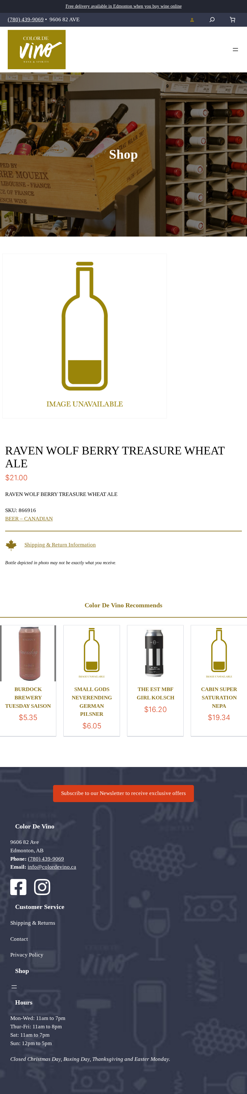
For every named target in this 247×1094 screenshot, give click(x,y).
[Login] (192, 19)
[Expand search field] (212, 19)
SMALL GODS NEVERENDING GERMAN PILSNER (92, 701)
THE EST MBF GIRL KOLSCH (155, 693)
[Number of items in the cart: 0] (232, 20)
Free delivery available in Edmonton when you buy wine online (124, 6)
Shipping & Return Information (60, 545)
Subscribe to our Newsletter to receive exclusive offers (123, 793)
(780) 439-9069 (26, 19)
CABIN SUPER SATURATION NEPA (219, 697)
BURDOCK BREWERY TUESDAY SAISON (28, 697)
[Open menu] (235, 49)
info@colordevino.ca (52, 867)
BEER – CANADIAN (29, 519)
